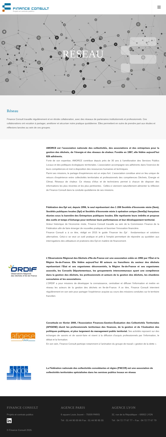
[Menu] (159, 7)
